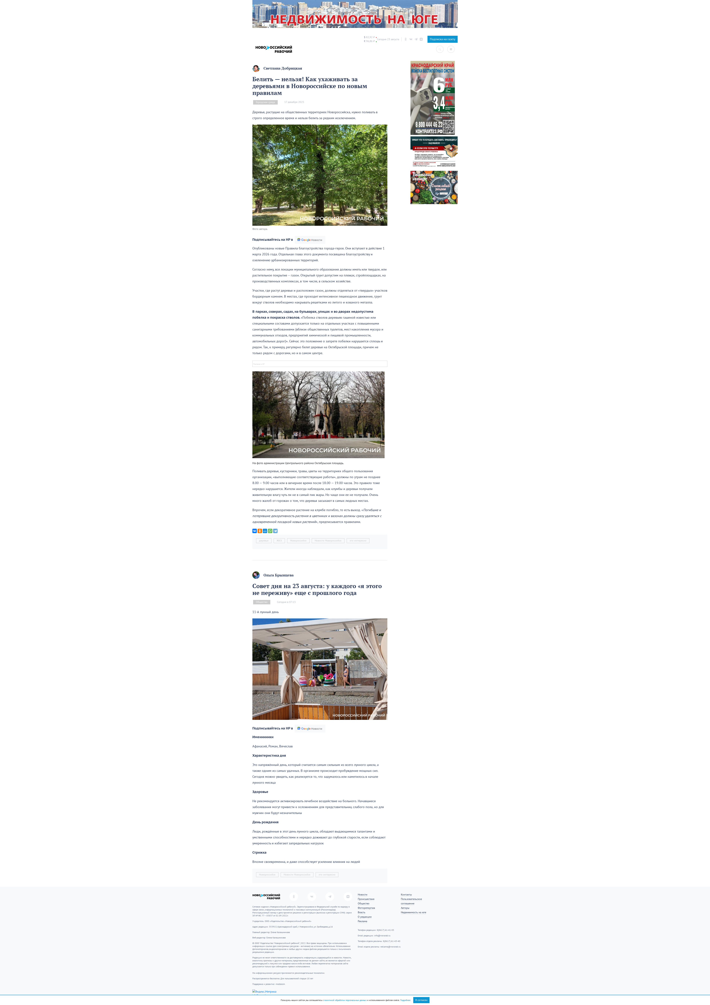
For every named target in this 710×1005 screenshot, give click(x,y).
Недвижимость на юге (413, 912)
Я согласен (421, 1000)
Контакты (406, 894)
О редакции (365, 916)
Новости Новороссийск (328, 540)
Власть (361, 912)
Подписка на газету (442, 39)
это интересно (358, 540)
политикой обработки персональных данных (345, 1000)
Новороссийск (298, 540)
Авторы (405, 908)
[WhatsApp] (270, 531)
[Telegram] (275, 531)
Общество (262, 602)
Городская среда (265, 102)
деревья (263, 540)
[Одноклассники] (260, 531)
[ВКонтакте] (254, 531)
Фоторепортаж (366, 908)
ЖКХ (279, 540)
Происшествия (366, 899)
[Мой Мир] (265, 531)
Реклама (362, 921)
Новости (362, 894)
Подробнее (405, 1000)
